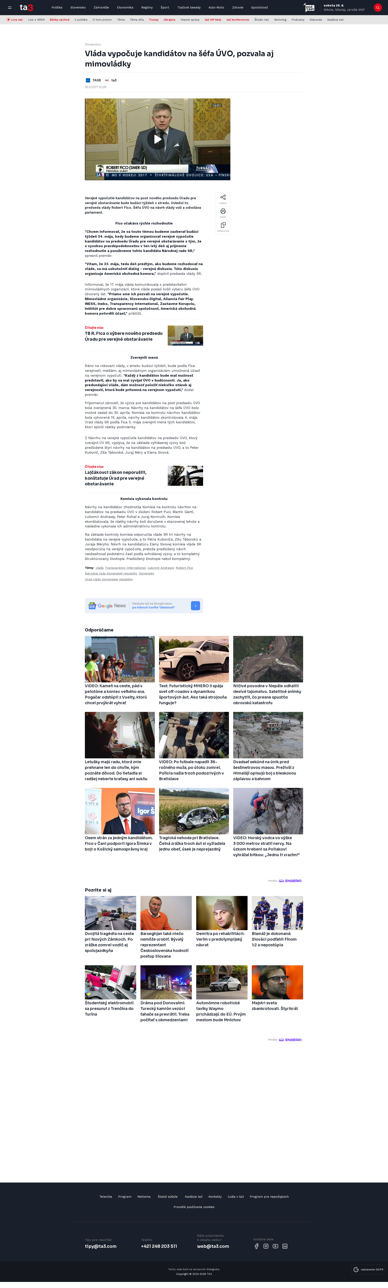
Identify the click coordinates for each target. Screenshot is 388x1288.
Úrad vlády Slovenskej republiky (109, 579)
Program (124, 1196)
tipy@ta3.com (100, 1246)
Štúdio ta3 (261, 19)
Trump (153, 19)
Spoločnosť (259, 7)
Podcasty (298, 19)
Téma (121, 19)
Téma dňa (137, 19)
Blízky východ (59, 19)
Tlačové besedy (189, 7)
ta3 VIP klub (213, 19)
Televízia (105, 1196)
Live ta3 (17, 19)
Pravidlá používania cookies (194, 1207)
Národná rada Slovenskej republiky (111, 573)
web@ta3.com (213, 1246)
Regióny (147, 7)
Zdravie (237, 7)
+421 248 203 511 (159, 1246)
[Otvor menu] (9, 7)
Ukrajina (169, 19)
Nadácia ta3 (335, 19)
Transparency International (125, 568)
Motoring (280, 19)
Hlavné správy (190, 19)
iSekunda (316, 19)
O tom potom (102, 19)
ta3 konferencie (238, 19)
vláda (100, 568)
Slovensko (78, 7)
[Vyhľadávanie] (378, 7)
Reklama (144, 1196)
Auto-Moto (216, 7)
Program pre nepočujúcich (269, 1196)
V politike (81, 19)
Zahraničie (101, 7)
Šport (165, 7)
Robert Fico (184, 568)
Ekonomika (125, 7)
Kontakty (215, 1196)
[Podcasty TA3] (309, 7)
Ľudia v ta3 (236, 1196)
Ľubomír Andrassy (161, 568)
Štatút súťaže (168, 1196)
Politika (57, 7)
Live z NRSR (36, 19)
